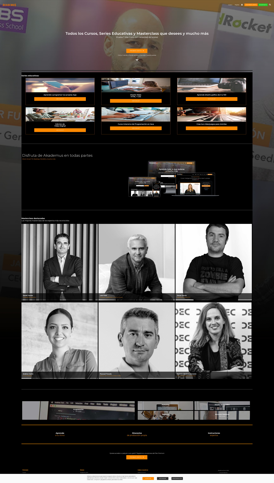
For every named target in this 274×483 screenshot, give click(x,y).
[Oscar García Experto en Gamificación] (214, 261)
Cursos (24, 472)
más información (131, 477)
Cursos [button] (230, 4)
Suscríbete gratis (251, 4)
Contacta (263, 4)
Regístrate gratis (84, 472)
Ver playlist (60, 99)
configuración (97, 479)
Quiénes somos (142, 472)
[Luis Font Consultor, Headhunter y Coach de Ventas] (136, 261)
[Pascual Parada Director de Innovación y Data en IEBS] (136, 340)
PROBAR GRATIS (136, 51)
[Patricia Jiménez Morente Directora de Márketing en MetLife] (214, 340)
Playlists (237, 4)
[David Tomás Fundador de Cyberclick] (59, 261)
